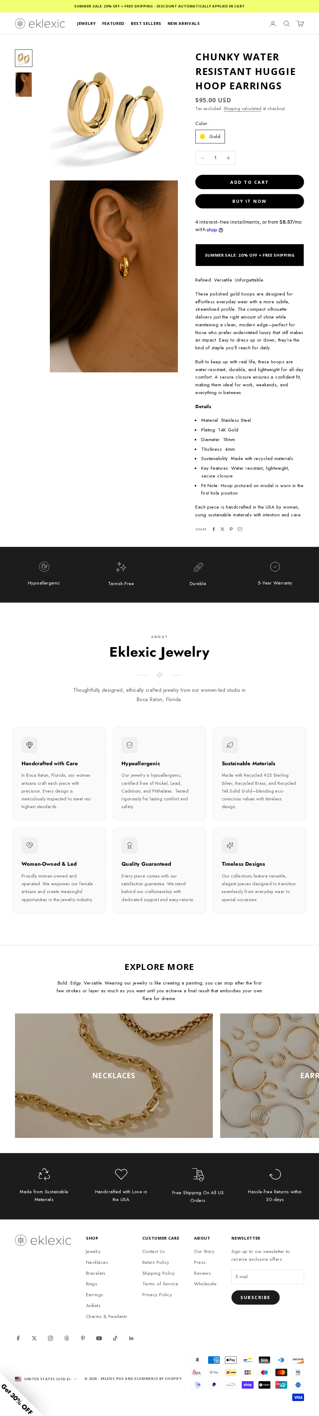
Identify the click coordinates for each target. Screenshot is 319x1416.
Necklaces (97, 1262)
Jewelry (93, 1251)
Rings (91, 1283)
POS (120, 1378)
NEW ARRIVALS (184, 23)
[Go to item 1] (23, 58)
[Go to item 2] (23, 84)
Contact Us (153, 1251)
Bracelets (95, 1273)
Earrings (94, 1294)
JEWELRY (86, 23)
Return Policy (155, 1262)
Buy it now (249, 201)
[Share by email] (239, 529)
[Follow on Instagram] (50, 1338)
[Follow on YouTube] (99, 1338)
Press (200, 1262)
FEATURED (113, 23)
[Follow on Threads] (67, 1338)
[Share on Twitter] (222, 529)
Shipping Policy (158, 1273)
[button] (22, 1394)
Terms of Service (160, 1283)
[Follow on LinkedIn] (131, 1338)
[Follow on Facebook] (18, 1338)
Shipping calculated (243, 108)
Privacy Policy (157, 1294)
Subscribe (255, 1297)
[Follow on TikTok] (115, 1338)
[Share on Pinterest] (231, 529)
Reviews (202, 1273)
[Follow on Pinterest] (83, 1338)
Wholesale (205, 1283)
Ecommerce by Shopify (157, 1378)
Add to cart (249, 182)
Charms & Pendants (106, 1316)
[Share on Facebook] (213, 529)
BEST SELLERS (146, 23)
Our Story (204, 1251)
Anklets (93, 1305)
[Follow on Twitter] (34, 1338)
